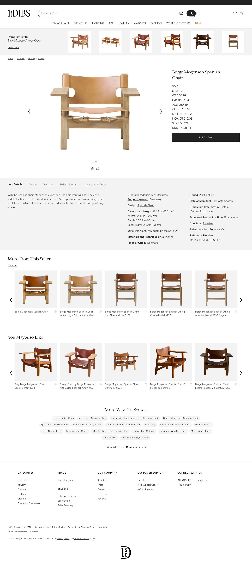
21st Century (206, 195)
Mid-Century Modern (147, 231)
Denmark (152, 243)
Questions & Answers (29, 503)
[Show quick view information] (55, 311)
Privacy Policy (58, 527)
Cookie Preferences (18, 531)
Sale (198, 23)
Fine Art (22, 489)
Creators (22, 498)
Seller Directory (66, 505)
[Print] (98, 169)
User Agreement (41, 527)
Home (10, 58)
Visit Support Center (147, 484)
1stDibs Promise (145, 489)
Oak (162, 237)
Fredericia (144, 195)
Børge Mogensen (138, 199)
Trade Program (65, 480)
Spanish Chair (145, 205)
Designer (48, 184)
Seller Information (70, 184)
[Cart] (241, 13)
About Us (102, 480)
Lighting (98, 23)
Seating (31, 58)
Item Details (15, 184)
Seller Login (64, 500)
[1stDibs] (19, 13)
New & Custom (220, 207)
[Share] (92, 169)
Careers (101, 489)
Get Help (142, 480)
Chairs (41, 58)
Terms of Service (81, 538)
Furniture (81, 23)
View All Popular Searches (126, 447)
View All (12, 265)
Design (32, 184)
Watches (140, 23)
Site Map (34, 531)
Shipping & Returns (97, 184)
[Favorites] (235, 13)
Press (100, 484)
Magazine (192, 480)
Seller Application (67, 496)
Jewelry (123, 23)
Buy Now (206, 137)
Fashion (156, 23)
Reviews (102, 498)
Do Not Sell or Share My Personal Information (88, 527)
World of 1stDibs (178, 23)
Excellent (208, 223)
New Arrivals (60, 23)
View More (13, 47)
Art (111, 23)
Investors (102, 494)
